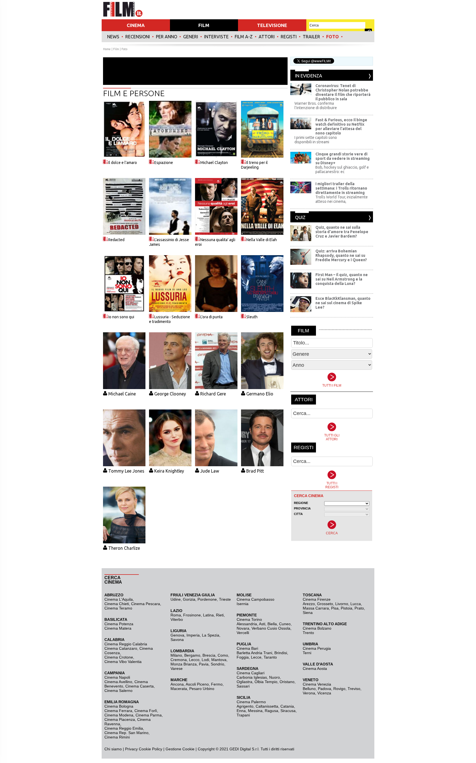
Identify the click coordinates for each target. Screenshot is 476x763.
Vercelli (243, 632)
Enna (241, 710)
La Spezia (210, 635)
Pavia (204, 664)
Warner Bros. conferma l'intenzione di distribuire (315, 105)
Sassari (243, 686)
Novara (243, 628)
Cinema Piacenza (119, 719)
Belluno (309, 688)
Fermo (217, 684)
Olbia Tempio (266, 682)
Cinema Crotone (118, 657)
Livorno (341, 604)
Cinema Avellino (118, 682)
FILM (203, 25)
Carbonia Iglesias (252, 677)
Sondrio (217, 664)
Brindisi (280, 653)
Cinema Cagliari (250, 673)
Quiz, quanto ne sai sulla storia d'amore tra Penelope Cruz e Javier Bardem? (341, 231)
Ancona (177, 684)
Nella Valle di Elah (261, 240)
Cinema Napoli (117, 677)
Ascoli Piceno (197, 684)
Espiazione (163, 162)
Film (116, 49)
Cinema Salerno (118, 690)
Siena (308, 612)
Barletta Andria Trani (254, 653)
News (113, 36)
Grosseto (325, 604)
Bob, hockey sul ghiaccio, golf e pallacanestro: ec (342, 169)
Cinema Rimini (117, 737)
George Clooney (170, 393)
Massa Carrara (316, 608)
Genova (177, 635)
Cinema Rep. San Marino (126, 732)
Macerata (179, 688)
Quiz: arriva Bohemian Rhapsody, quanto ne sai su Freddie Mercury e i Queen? (341, 255)
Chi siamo (113, 749)
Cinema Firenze (317, 599)
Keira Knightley (169, 470)
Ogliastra (244, 682)
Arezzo (309, 604)
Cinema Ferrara (118, 710)
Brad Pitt (255, 470)
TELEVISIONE (272, 25)
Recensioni (137, 36)
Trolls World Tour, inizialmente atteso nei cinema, (341, 199)
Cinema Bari (247, 648)
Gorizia (189, 599)
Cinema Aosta (315, 668)
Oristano (287, 682)
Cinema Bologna (118, 706)
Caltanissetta (267, 706)
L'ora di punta (211, 317)
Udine (176, 599)
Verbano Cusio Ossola (270, 628)
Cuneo (285, 624)
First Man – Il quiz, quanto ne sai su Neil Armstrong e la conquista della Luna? (341, 279)
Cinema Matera (117, 628)
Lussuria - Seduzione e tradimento (169, 319)
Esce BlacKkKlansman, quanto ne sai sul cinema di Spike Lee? (342, 302)
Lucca (355, 604)
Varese (177, 668)
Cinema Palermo (251, 702)
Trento (308, 632)
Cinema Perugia (317, 648)
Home (107, 49)
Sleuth (252, 317)
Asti (262, 624)
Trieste (225, 599)
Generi (190, 36)
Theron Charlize (124, 548)
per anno (166, 36)
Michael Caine (122, 393)
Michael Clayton (214, 162)
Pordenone (207, 599)
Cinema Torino (249, 619)
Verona (309, 693)
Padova (324, 688)
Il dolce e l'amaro (122, 162)
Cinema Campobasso (255, 599)
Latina (208, 615)
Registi (289, 36)
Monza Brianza (184, 664)
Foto (332, 36)
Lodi (205, 659)
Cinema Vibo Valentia (123, 661)
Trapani (243, 715)
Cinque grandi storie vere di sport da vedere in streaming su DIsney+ (342, 158)
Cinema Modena (118, 715)
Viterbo (177, 619)
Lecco (194, 659)
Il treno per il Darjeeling (254, 164)
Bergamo (192, 655)
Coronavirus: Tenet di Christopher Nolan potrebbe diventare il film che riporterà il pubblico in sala (342, 92)
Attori (267, 36)
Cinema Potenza (118, 624)
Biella (272, 624)
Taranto (270, 657)
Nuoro (274, 677)
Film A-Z (244, 36)
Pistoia (346, 608)
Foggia (243, 657)
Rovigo (339, 688)
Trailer (311, 36)
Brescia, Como (215, 655)
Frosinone (192, 615)
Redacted (116, 240)
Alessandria (247, 624)
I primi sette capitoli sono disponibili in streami (315, 139)
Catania (287, 706)
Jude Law (209, 470)
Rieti (220, 615)
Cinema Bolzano (317, 628)
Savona (177, 639)
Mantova (218, 659)
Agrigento (245, 706)
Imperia (193, 635)
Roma (176, 615)
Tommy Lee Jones (126, 470)
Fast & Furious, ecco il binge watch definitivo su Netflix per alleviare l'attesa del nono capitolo (341, 126)
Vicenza (324, 693)
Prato (359, 608)
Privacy (131, 749)
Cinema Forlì (145, 710)
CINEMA (136, 25)
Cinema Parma (149, 715)
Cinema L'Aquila (118, 599)
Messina (255, 710)
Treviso (354, 688)
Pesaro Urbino (201, 688)
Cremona (179, 659)
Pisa (335, 608)
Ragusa (271, 710)
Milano (176, 655)
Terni (307, 653)
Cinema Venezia (317, 684)
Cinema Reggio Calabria (125, 644)
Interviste (216, 36)
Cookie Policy (150, 749)
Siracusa (288, 710)
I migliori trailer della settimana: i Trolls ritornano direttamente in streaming (341, 188)
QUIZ (300, 217)
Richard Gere (213, 393)
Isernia (242, 604)
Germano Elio (259, 393)
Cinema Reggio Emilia (123, 728)
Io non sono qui (121, 317)
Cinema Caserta (139, 686)
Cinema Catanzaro (120, 648)
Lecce (256, 657)
